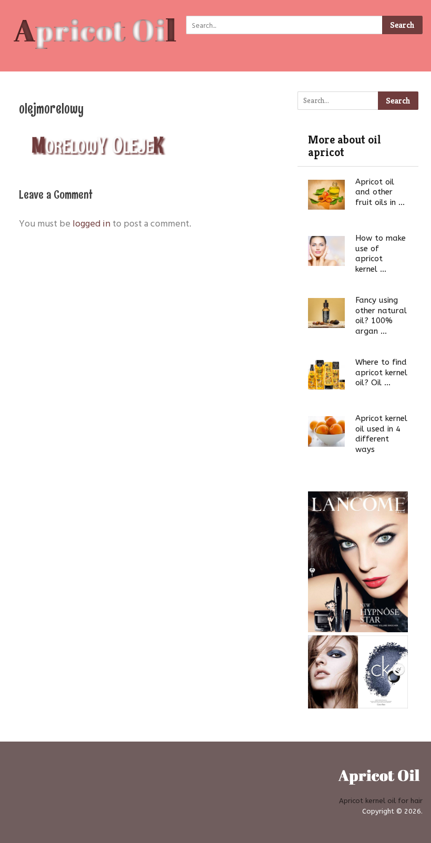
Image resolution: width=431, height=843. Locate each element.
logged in (91, 223)
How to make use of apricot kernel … (380, 253)
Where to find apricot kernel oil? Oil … (381, 372)
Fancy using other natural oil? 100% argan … (381, 315)
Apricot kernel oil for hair (381, 801)
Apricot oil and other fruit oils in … (380, 192)
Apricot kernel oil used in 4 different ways (381, 434)
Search (402, 24)
